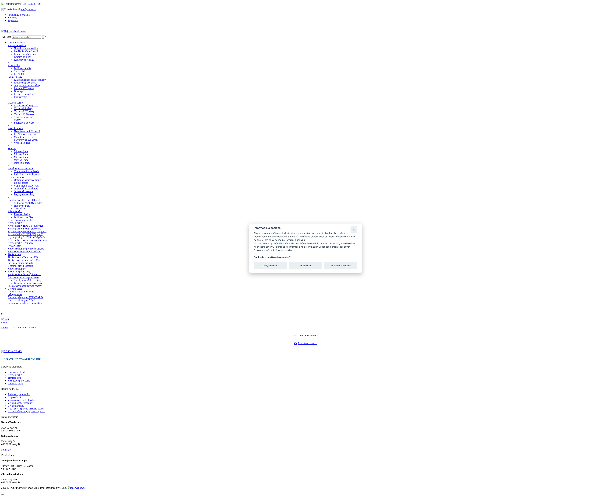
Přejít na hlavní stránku (305, 343)
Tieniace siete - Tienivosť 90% (23, 257)
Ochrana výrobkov (17, 177)
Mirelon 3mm (21, 154)
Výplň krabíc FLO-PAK (26, 185)
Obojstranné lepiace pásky (27, 85)
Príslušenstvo (20, 97)
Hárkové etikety (22, 205)
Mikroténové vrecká (24, 137)
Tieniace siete (14, 254)
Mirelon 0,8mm (22, 162)
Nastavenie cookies (341, 265)
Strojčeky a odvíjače (24, 122)
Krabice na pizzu (22, 56)
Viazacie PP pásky (23, 108)
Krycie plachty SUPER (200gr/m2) (25, 234)
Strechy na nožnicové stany (28, 280)
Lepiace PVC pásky (24, 88)
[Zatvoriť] (354, 229)
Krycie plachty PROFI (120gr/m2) (25, 228)
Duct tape (19, 91)
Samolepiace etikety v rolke (28, 202)
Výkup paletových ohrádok (21, 400)
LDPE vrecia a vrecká (25, 134)
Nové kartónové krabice (26, 48)
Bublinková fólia (22, 68)
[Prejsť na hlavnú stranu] (11, 351)
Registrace (13, 20)
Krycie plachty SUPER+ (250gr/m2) (26, 237)
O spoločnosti (14, 397)
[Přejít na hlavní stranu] (13, 31)
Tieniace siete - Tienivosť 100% (23, 260)
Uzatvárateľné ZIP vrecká (27, 131)
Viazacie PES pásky (24, 114)
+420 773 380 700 (31, 4)
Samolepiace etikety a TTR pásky (25, 200)
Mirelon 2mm (21, 151)
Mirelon (12, 148)
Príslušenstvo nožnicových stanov (25, 285)
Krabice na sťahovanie (25, 54)
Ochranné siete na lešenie (20, 265)
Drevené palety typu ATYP (21, 300)
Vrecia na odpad (22, 142)
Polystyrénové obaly (24, 194)
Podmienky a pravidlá (19, 14)
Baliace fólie (14, 65)
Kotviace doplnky (17, 268)
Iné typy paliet (15, 294)
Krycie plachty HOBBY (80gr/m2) (25, 225)
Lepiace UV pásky (23, 94)
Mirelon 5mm (21, 157)
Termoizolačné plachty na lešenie (24, 251)
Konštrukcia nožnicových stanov (24, 274)
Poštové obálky (15, 211)
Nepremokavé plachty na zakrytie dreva (28, 240)
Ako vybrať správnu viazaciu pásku (26, 408)
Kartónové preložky (24, 59)
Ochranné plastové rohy (26, 188)
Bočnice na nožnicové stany (28, 283)
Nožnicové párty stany (19, 271)
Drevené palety (15, 288)
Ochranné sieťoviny (24, 191)
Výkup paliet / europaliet (20, 403)
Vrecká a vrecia (15, 128)
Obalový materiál (16, 42)
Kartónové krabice (17, 45)
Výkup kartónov (16, 405)
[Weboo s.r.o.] (76, 487)
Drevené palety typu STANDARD (25, 297)
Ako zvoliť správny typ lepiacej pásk (26, 411)
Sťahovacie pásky (23, 117)
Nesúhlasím (305, 265)
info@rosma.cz (28, 9)
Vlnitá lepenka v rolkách (26, 171)
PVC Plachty (14, 245)
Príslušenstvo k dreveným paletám (25, 303)
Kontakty (12, 17)
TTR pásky (19, 208)
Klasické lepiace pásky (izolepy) (30, 79)
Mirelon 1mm (21, 160)
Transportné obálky (23, 220)
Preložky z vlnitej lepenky (27, 174)
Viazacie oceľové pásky (26, 105)
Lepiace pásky (15, 77)
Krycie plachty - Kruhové (20, 243)
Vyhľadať (6, 36)
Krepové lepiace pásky (25, 82)
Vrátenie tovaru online (22, 359)
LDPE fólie (20, 74)
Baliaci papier (21, 182)
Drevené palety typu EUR (21, 291)
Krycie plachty (15, 223)
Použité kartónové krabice (27, 51)
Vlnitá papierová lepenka (20, 168)
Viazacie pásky (15, 102)
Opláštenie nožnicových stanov (23, 277)
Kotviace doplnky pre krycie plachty (26, 248)
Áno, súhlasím (270, 265)
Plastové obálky (22, 214)
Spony (17, 119)
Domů (4, 327)
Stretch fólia (20, 71)
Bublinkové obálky (23, 217)
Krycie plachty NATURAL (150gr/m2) (27, 231)
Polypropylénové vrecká (26, 140)
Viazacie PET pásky (24, 111)
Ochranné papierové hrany (27, 180)
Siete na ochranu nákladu (20, 263)
